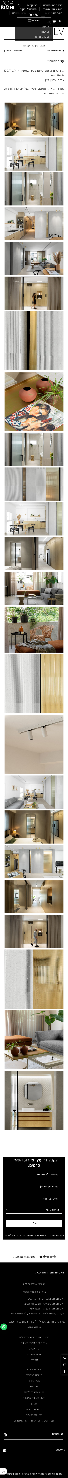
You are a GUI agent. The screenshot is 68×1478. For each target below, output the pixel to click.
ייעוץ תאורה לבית (34, 1392)
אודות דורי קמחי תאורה (34, 1342)
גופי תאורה (34, 1380)
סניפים (34, 1359)
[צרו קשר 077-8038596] (64, 1358)
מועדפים (42, 36)
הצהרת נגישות (34, 1409)
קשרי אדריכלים (53, 13)
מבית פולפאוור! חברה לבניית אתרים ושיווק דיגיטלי (34, 1474)
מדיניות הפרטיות (21, 1235)
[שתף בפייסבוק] (64, 1371)
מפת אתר (34, 1386)
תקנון (34, 1403)
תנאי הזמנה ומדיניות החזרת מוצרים (34, 1420)
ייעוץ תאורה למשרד (34, 1397)
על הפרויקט (55, 61)
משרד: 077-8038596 (34, 1284)
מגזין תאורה (34, 1354)
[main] (34, 75)
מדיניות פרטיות (34, 1414)
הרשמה (44, 31)
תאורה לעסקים (34, 1375)
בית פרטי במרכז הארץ (54, 51)
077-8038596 (34, 1327)
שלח (34, 1223)
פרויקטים (34, 1348)
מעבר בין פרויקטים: (34, 45)
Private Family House (13, 51)
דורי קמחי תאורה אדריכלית (34, 1337)
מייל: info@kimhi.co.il (34, 1291)
